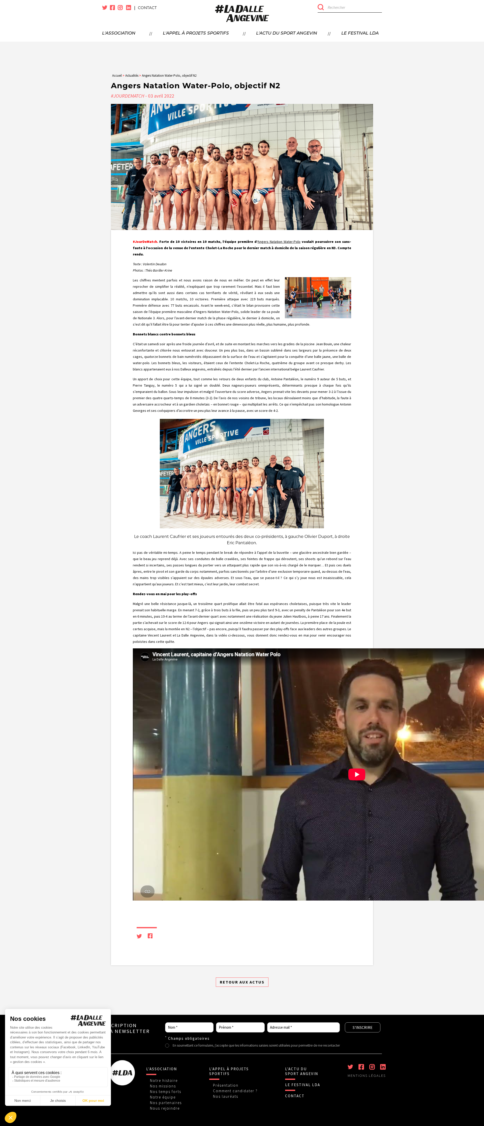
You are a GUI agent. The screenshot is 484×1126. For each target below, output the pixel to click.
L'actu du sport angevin (286, 33)
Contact (147, 7)
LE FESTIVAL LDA (302, 1084)
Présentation (225, 1085)
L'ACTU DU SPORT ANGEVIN (301, 1071)
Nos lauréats (225, 1096)
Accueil (117, 75)
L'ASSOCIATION (161, 1068)
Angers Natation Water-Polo (279, 241)
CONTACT (295, 1095)
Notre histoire (164, 1080)
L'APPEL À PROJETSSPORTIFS (229, 1071)
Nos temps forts (165, 1091)
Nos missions (163, 1086)
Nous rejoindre (165, 1108)
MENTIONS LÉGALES (367, 1075)
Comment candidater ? (235, 1090)
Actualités (131, 75)
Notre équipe (163, 1097)
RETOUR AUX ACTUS (242, 982)
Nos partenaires (166, 1102)
